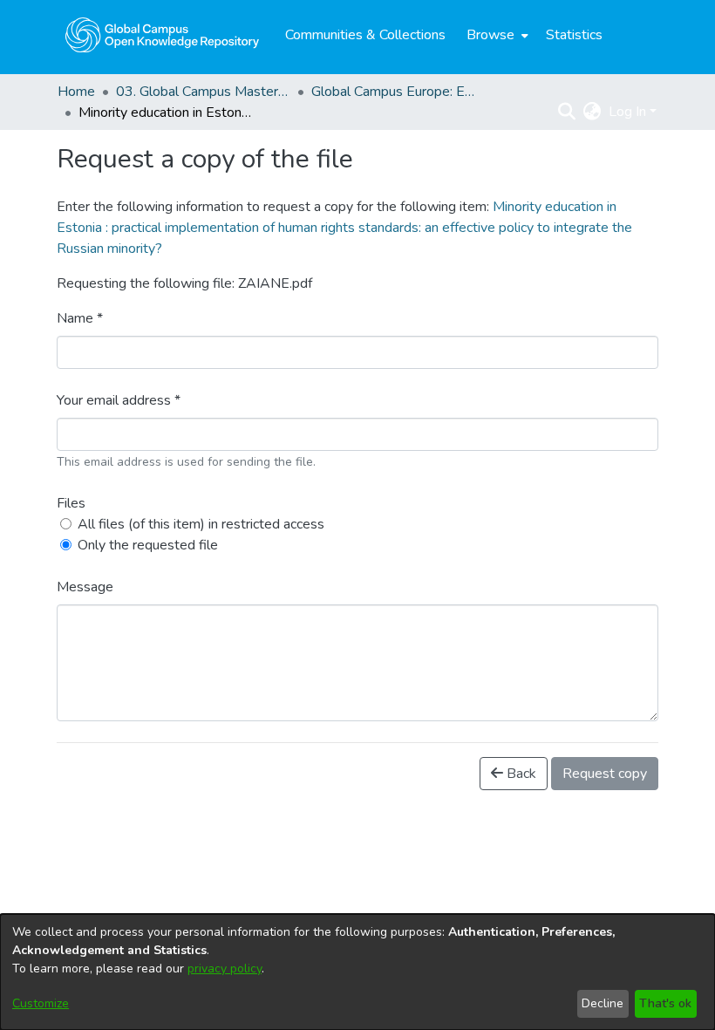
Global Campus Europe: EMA (398, 91)
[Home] (162, 35)
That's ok (665, 1003)
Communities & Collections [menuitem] (365, 34)
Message (85, 587)
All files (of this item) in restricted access (201, 524)
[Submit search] (567, 111)
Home (76, 91)
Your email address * (118, 400)
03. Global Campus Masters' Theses (203, 91)
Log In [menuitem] (627, 111)
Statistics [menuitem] (574, 34)
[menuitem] (495, 35)
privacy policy (224, 968)
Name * (80, 318)
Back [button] (519, 773)
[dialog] (357, 972)
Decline (602, 1003)
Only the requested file (148, 545)
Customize (40, 1003)
